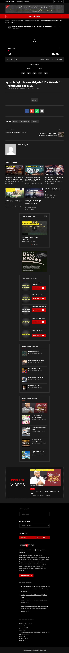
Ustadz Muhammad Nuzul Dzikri (30, 223)
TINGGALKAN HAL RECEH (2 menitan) (16, 132)
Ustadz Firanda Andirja (17, 20)
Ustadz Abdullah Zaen (38, 318)
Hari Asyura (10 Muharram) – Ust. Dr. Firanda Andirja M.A (14, 178)
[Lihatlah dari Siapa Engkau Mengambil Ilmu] (34, 408)
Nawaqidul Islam (33, 352)
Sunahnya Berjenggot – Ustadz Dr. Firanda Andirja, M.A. (53, 190)
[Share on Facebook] (27, 111)
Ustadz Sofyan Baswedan (36, 283)
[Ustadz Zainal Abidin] (26, 298)
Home (7, 20)
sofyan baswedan (49, 470)
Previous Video (9, 130)
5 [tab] (37, 244)
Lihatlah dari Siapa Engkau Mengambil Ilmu (39, 409)
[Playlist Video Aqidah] (24, 370)
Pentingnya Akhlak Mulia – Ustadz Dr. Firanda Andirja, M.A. (13, 202)
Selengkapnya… (26, 575)
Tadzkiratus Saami (27, 221)
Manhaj (33, 470)
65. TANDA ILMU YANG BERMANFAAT (30, 238)
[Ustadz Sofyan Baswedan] (26, 287)
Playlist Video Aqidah (34, 369)
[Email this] (42, 111)
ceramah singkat (10, 189)
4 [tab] (36, 244)
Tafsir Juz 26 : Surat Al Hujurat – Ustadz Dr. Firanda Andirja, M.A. (47, 134)
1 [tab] (31, 244)
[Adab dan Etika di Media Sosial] (26, 431)
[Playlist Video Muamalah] (24, 379)
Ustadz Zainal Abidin (38, 295)
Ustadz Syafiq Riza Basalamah (37, 331)
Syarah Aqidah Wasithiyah (32, 20)
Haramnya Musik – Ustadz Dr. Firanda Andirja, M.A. (54, 178)
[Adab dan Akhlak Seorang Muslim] (26, 419)
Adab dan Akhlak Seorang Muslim (37, 416)
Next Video (60, 130)
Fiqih (27, 166)
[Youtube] (58, 1)
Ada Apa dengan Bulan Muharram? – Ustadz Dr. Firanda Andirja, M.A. (32, 179)
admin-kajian (10, 89)
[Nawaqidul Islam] (24, 353)
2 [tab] (32, 244)
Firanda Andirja (25, 121)
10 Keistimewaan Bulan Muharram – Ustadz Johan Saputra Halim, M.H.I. (24, 1)
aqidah (15, 121)
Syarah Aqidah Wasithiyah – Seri (37, 440)
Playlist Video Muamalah (35, 377)
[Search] (61, 16)
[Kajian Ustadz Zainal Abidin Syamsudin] (26, 455)
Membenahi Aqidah (34, 386)
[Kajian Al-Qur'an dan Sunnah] (34, 16)
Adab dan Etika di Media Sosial (39, 428)
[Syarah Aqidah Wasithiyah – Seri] (26, 443)
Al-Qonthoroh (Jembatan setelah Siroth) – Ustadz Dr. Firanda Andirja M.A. (33, 202)
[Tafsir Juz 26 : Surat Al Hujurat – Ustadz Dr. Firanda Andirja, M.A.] (61, 134)
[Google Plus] (55, 1)
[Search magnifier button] (44, 537)
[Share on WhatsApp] (37, 111)
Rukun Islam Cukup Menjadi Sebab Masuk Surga (34, 606)
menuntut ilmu (40, 470)
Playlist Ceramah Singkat (36, 360)
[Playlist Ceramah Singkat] (24, 362)
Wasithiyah (35, 121)
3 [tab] (34, 244)
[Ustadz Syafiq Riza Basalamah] (26, 334)
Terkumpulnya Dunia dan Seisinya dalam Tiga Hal (35, 586)
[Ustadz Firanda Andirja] (26, 310)
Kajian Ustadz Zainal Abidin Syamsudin (38, 452)
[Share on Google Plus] (32, 111)
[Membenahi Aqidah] (24, 387)
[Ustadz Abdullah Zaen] (26, 322)
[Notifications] (62, 1)
